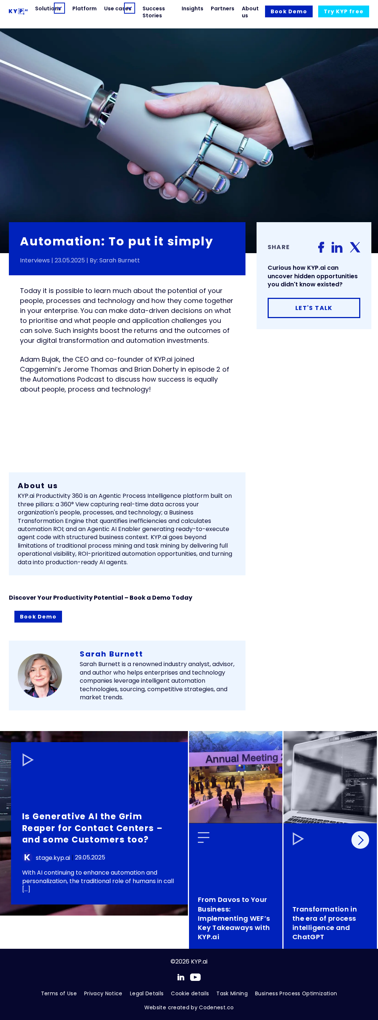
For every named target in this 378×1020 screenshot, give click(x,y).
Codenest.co (216, 1007)
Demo (289, 11)
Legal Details (147, 993)
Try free (344, 11)
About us (250, 12)
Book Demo (38, 616)
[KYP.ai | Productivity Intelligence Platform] (18, 11)
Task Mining (232, 993)
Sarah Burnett (111, 654)
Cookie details (190, 993)
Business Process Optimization (296, 993)
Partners (222, 8)
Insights (192, 8)
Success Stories (153, 12)
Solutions (42, 8)
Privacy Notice (103, 993)
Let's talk (314, 308)
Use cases (112, 8)
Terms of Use (59, 993)
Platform (84, 8)
